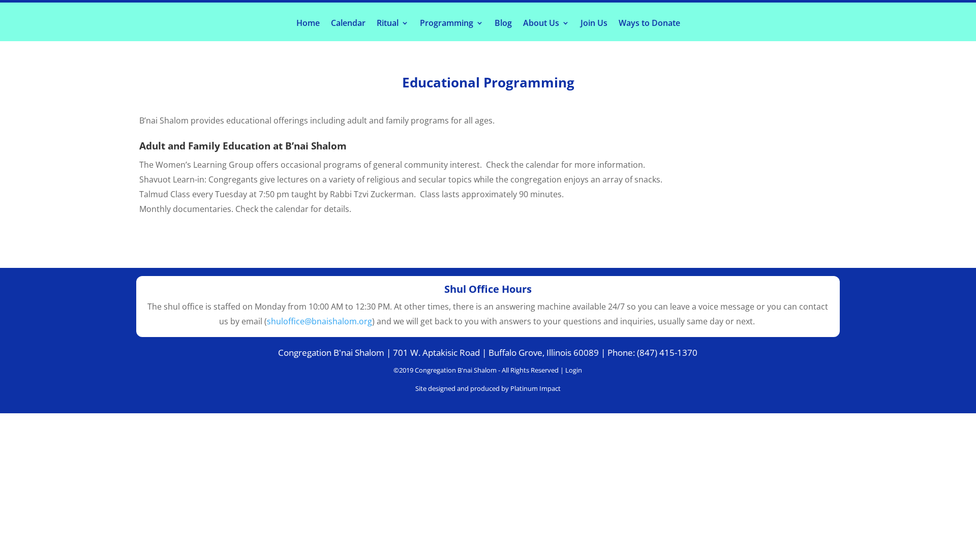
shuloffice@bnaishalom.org (319, 321)
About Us (541, 23)
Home (308, 23)
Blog (503, 23)
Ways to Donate (649, 23)
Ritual (388, 23)
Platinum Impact (535, 388)
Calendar (348, 23)
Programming (446, 23)
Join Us (594, 23)
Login (573, 370)
